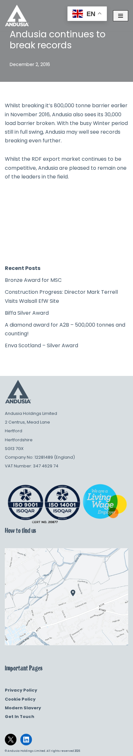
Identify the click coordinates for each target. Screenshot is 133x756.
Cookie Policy (20, 699)
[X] (10, 739)
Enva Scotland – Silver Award (41, 345)
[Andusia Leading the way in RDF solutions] (17, 16)
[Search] (121, 245)
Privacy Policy (21, 690)
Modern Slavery (23, 708)
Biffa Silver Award (27, 313)
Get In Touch (19, 716)
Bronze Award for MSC (33, 280)
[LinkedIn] (26, 739)
